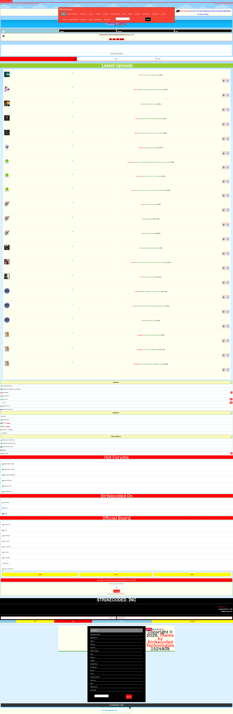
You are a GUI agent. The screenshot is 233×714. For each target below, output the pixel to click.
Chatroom (84, 19)
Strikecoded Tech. (120, 594)
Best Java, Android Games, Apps (223, 3)
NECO (115, 574)
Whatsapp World (72, 14)
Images (137, 14)
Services (105, 14)
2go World (107, 19)
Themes (98, 14)
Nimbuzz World (115, 14)
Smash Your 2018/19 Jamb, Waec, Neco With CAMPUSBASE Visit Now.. (20, 3)
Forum (64, 19)
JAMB (40, 574)
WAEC (192, 574)
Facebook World (73, 19)
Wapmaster (83, 14)
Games (163, 14)
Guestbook (155, 14)
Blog (90, 19)
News (123, 14)
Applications (98, 19)
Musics (130, 14)
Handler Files (146, 14)
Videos (91, 14)
